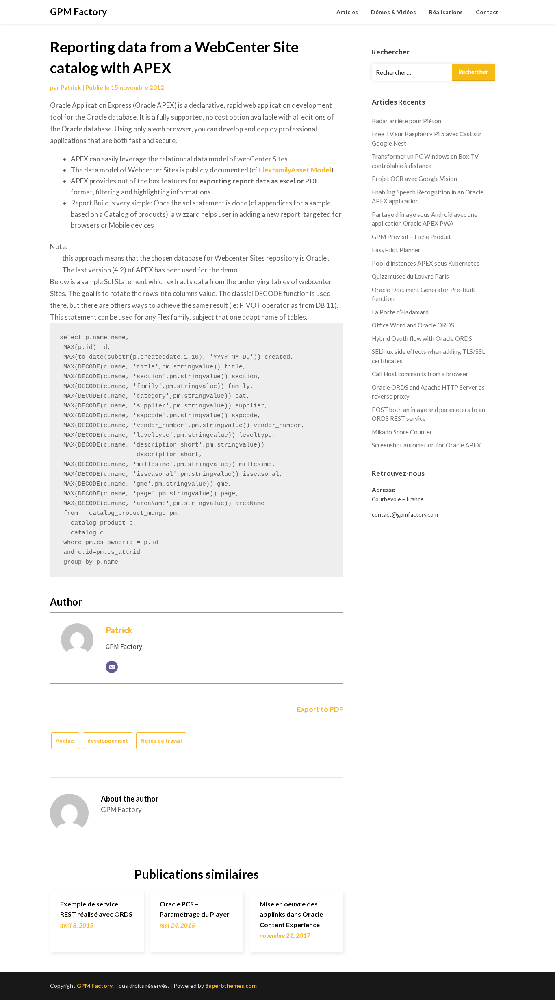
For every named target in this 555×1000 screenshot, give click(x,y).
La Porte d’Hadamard (400, 312)
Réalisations (446, 12)
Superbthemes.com (231, 985)
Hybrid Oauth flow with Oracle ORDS (422, 338)
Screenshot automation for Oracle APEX (426, 445)
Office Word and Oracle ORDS (413, 325)
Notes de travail (161, 740)
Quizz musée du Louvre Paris (410, 276)
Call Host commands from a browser (420, 373)
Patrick (71, 87)
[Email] (112, 667)
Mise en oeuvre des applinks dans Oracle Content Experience (291, 914)
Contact (487, 12)
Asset (300, 170)
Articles (347, 12)
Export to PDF (319, 709)
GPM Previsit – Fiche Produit (411, 236)
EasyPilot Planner (396, 249)
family (281, 170)
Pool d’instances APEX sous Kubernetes (425, 263)
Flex (265, 170)
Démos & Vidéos (393, 12)
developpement (107, 740)
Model (320, 170)
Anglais (65, 740)
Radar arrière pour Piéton (406, 120)
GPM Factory (78, 11)
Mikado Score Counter (402, 432)
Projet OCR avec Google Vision (414, 178)
